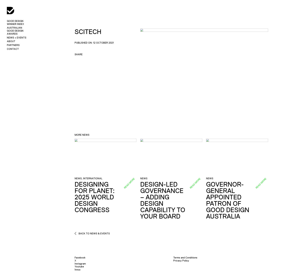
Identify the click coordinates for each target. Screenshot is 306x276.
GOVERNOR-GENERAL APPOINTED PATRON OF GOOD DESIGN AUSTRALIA (227, 200)
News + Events (16, 37)
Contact (13, 49)
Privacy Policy (181, 260)
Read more (129, 183)
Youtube (79, 266)
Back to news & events (94, 233)
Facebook (80, 257)
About (11, 41)
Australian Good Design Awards (15, 30)
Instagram (80, 263)
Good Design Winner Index (15, 22)
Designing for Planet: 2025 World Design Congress (95, 197)
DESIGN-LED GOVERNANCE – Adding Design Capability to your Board (162, 200)
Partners (13, 45)
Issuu (77, 269)
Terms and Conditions (185, 257)
